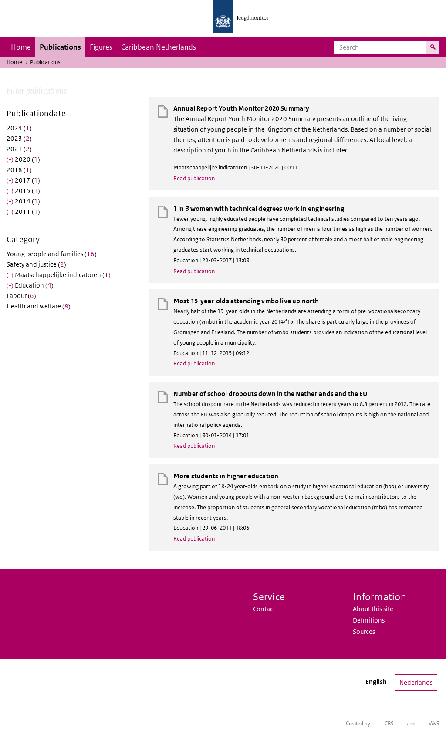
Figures (101, 47)
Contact (264, 609)
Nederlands (415, 682)
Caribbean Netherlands (158, 47)
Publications (60, 47)
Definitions (369, 620)
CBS (389, 723)
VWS (434, 723)
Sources (364, 631)
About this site (373, 609)
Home (21, 47)
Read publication (194, 178)
